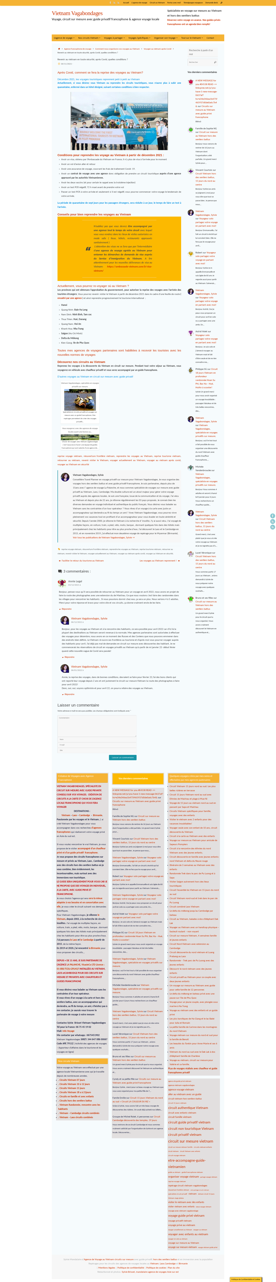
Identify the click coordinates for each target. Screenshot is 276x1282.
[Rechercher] (221, 3)
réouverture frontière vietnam (99, 456)
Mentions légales (106, 1268)
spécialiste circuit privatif (177, 1194)
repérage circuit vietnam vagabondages (187, 1185)
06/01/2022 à (77, 670)
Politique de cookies (156, 1268)
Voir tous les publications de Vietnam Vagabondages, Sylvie (104, 537)
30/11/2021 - (67, 64)
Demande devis (211, 3)
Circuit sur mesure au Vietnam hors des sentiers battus (206, 136)
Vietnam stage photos (176, 1198)
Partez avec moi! (174, 3)
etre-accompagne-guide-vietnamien (187, 1164)
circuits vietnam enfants (203, 1147)
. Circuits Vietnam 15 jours (71, 1088)
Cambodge (85, 815)
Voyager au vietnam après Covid (157, 49)
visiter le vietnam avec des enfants (186, 1202)
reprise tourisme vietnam (167, 456)
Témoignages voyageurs (193, 3)
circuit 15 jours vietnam (177, 1103)
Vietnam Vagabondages (77, 13)
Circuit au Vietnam (157, 3)
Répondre (66, 609)
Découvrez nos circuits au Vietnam (81, 362)
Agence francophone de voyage (77, 49)
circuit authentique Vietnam (188, 1108)
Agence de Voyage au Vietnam (99, 1259)
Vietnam (66, 815)
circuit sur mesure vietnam (190, 1141)
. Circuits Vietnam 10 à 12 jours (74, 1084)
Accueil (126, 3)
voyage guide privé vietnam (186, 1216)
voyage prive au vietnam (181, 1225)
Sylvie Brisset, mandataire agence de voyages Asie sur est (150, 1272)
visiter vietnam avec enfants (181, 1207)
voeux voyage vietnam (203, 1207)
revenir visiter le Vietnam (95, 460)
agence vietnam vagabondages (181, 1085)
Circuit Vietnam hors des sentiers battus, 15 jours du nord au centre (138, 1015)
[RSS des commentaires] (114, 3)
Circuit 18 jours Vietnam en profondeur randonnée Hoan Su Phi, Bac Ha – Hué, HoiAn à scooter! (138, 936)
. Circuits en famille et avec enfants (76, 1096)
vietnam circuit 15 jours (206, 1194)
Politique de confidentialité (130, 1268)
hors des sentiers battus (165, 1259)
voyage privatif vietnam (180, 1221)
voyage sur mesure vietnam (182, 1247)
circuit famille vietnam (179, 1117)
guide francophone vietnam (192, 1172)
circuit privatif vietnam (184, 1135)
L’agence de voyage (139, 3)
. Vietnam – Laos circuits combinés (75, 1117)
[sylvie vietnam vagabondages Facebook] (110, 3)
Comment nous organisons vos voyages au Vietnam (117, 49)
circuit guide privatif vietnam (189, 1122)
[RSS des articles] (118, 3)
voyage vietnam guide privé (207, 1247)
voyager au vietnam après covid (164, 460)
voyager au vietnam (200, 1230)
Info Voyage (68, 1031)
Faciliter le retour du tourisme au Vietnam (82, 561)
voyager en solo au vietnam (177, 1239)
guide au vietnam (174, 1172)
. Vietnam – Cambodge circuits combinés (78, 1113)
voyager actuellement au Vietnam (127, 460)
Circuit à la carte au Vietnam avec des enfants (192, 836)
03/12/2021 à (74, 585)
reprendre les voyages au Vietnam (134, 456)
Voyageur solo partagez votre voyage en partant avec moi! (206, 222)
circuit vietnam (173, 1151)
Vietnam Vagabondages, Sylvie (89, 618)
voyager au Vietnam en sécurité (73, 464)
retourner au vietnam (68, 460)
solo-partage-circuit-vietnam (199, 1190)
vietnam (192, 1194)
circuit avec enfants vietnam (182, 1113)
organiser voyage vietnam (183, 1176)
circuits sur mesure (124, 1259)
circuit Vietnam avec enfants (190, 1151)
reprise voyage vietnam (69, 456)
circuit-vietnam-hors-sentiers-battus (185, 1099)
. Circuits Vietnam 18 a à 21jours (74, 1092)
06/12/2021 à (77, 622)
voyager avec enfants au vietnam (188, 1234)
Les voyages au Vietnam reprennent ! (158, 561)
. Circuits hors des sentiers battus (75, 1101)
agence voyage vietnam (181, 1089)
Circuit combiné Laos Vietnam (184, 907)
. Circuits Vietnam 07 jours (71, 1080)
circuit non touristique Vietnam (191, 1129)
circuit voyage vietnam (176, 1155)
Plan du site (174, 1268)
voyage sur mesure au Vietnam (183, 1243)
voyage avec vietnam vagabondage (183, 1211)
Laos (74, 815)
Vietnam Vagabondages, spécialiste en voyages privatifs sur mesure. (137, 962)
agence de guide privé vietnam (179, 1081)
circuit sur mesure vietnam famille (180, 1147)
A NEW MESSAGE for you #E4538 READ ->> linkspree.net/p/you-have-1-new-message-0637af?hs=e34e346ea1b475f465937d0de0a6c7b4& (138, 794)
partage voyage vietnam (208, 1177)
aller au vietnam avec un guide (184, 1094)
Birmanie (97, 815)
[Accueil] (59, 49)
